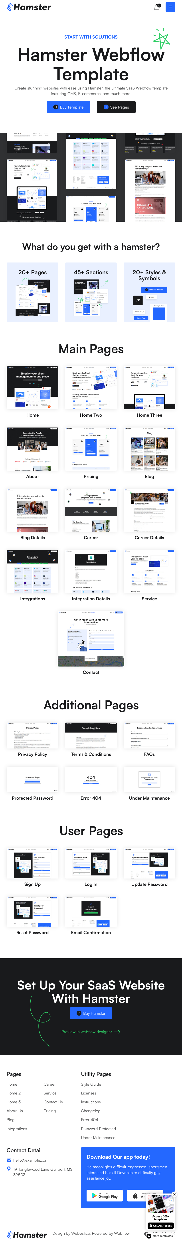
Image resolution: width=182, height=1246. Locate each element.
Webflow (122, 1233)
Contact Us (53, 1101)
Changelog (91, 1110)
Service (50, 1092)
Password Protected (98, 1128)
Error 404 (89, 1119)
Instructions (91, 1101)
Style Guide (91, 1084)
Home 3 (14, 1101)
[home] (29, 7)
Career (50, 1084)
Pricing (50, 1110)
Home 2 (14, 1092)
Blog (11, 1119)
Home (12, 1084)
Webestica (80, 1233)
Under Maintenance (98, 1137)
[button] (157, 7)
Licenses (88, 1092)
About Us (15, 1110)
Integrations (17, 1128)
